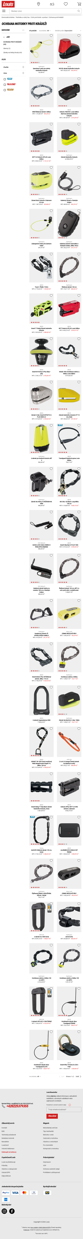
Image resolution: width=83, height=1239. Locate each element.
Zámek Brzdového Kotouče (69, 157)
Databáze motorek (8, 1138)
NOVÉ (10, 79)
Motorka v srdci (48, 1135)
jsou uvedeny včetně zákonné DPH (41, 1227)
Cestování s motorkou (50, 1138)
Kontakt (4, 1128)
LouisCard (5, 1145)
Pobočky (4, 1165)
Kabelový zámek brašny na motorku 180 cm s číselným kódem (41, 590)
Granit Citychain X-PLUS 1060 (69, 545)
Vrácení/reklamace (8, 1148)
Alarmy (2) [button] (6, 48)
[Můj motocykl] (52, 4)
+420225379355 (17, 1106)
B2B (3, 1131)
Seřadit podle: (59, 31)
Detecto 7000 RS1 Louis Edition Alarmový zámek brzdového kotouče (69, 114)
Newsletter (5, 1142)
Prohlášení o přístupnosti (51, 1172)
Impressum (47, 1162)
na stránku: (43, 31)
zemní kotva (69, 937)
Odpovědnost (6, 1176)
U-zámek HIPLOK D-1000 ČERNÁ (42, 1021)
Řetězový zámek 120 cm (69, 287)
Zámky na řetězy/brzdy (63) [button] (12, 52)
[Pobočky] (38, 4)
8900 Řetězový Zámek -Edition (41, 112)
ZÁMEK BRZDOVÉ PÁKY (69, 633)
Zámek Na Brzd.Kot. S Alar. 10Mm (69, 720)
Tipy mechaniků (48, 1131)
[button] (78, 11)
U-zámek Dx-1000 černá (41, 937)
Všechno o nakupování (9, 1169)
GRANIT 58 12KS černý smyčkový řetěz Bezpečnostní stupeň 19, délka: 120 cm (41, 763)
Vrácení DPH (6, 1172)
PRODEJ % (11, 84)
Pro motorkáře (48, 1145)
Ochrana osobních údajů (51, 1169)
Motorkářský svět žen (50, 1128)
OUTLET (10, 89)
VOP (44, 1165)
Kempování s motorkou (51, 1148)
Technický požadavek (9, 1135)
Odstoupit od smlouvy (9, 1152)
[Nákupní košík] (79, 4)
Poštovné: (27, 1230)
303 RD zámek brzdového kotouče (69, 68)
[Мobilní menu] (4, 11)
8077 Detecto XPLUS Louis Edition (69, 328)
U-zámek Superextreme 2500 (41, 720)
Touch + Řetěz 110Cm (41, 287)
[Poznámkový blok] (66, 4)
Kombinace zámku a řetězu (69, 677)
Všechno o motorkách (50, 1142)
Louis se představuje (8, 1162)
